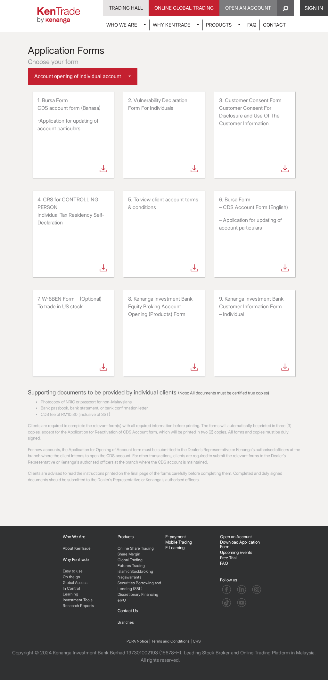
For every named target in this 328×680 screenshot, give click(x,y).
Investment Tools (78, 599)
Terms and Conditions (171, 641)
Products (126, 536)
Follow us (229, 580)
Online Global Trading (184, 8)
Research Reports (78, 605)
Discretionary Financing (138, 594)
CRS (197, 641)
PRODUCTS (219, 25)
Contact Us (128, 610)
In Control (71, 588)
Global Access (75, 582)
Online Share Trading (136, 548)
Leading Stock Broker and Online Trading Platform (237, 653)
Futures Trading (131, 565)
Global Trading (130, 559)
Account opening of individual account (78, 76)
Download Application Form (240, 544)
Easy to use (73, 571)
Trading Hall (126, 8)
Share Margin (129, 554)
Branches (126, 622)
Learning (70, 594)
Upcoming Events (236, 552)
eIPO (122, 600)
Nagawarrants (129, 577)
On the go (71, 576)
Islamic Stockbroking (135, 571)
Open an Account (236, 536)
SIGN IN (314, 8)
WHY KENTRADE (171, 25)
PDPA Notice (137, 641)
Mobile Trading (178, 542)
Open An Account (248, 8)
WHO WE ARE (121, 25)
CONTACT (274, 25)
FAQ (251, 25)
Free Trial (228, 557)
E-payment (175, 536)
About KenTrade (77, 548)
